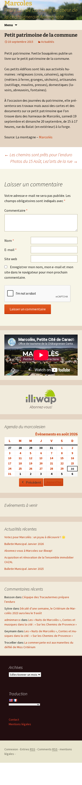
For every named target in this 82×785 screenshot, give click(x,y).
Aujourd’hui (54, 482)
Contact (14, 719)
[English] (11, 700)
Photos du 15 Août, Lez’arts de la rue (44, 161)
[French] (15, 700)
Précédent (33, 482)
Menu (8, 25)
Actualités (47, 42)
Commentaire (16, 210)
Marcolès (45, 137)
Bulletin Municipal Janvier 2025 (24, 569)
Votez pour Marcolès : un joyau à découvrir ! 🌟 (34, 537)
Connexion (11, 749)
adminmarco (12, 620)
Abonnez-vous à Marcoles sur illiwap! (28, 551)
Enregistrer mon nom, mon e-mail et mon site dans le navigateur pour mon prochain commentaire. (38, 272)
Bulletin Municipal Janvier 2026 (24, 544)
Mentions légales (20, 724)
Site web (10, 259)
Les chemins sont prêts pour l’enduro (38, 154)
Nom (9, 240)
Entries (27, 749)
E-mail (10, 249)
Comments (47, 749)
